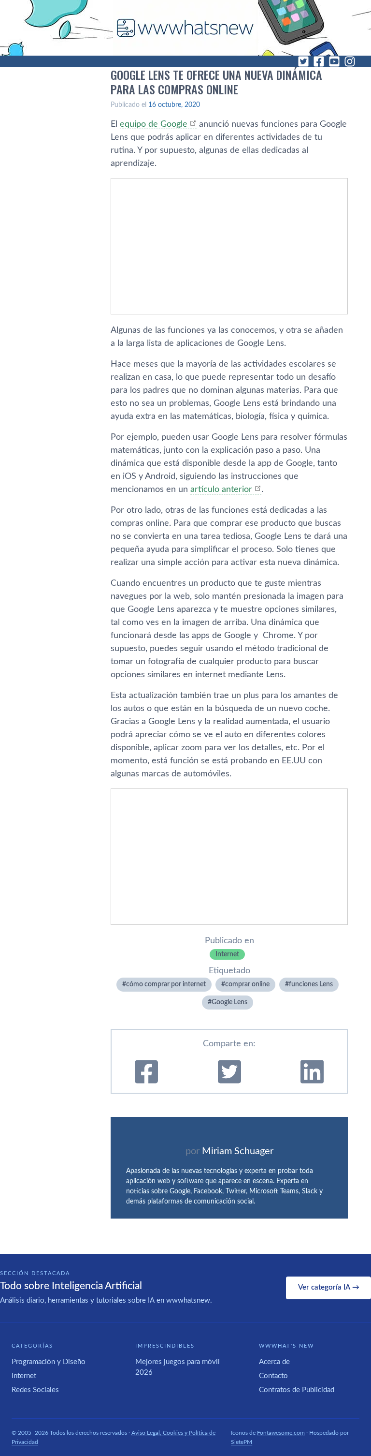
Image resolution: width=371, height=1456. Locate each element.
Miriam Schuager (237, 1151)
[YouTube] (334, 61)
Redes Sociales (35, 1390)
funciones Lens (311, 984)
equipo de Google (153, 124)
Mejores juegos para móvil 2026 (177, 1367)
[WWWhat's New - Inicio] (185, 28)
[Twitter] (303, 61)
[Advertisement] (229, 246)
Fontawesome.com (281, 1433)
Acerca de (274, 1362)
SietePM (241, 1442)
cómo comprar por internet (166, 984)
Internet (227, 954)
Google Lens (229, 1002)
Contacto (273, 1376)
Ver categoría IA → (328, 1287)
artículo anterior (221, 489)
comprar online (247, 984)
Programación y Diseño (49, 1362)
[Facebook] (319, 61)
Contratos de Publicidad (296, 1390)
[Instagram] (350, 61)
